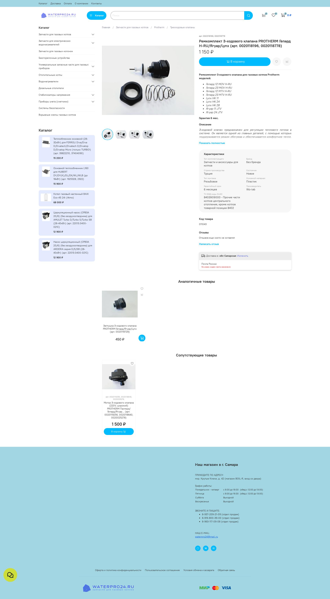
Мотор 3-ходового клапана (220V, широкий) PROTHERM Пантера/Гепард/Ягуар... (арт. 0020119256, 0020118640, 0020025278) (119, 410)
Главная (106, 27)
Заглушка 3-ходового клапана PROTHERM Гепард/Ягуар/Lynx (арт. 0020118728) (120, 328)
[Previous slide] (106, 80)
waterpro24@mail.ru (206, 536)
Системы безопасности (52, 108)
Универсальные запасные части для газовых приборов (64, 66)
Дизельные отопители (51, 88)
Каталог (43, 3)
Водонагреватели (48, 81)
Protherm (159, 27)
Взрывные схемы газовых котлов (57, 114)
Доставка (56, 3)
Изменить (242, 255)
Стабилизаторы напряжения (54, 94)
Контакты (96, 3)
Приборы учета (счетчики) (53, 101)
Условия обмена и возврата (198, 570)
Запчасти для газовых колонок (56, 51)
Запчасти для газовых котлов (132, 27)
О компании (81, 3)
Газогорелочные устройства (54, 57)
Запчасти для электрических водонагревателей (54, 42)
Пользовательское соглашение (162, 570)
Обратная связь (226, 570)
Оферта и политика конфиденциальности (118, 570)
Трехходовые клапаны (182, 27)
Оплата (68, 3)
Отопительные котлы (50, 74)
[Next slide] (189, 80)
